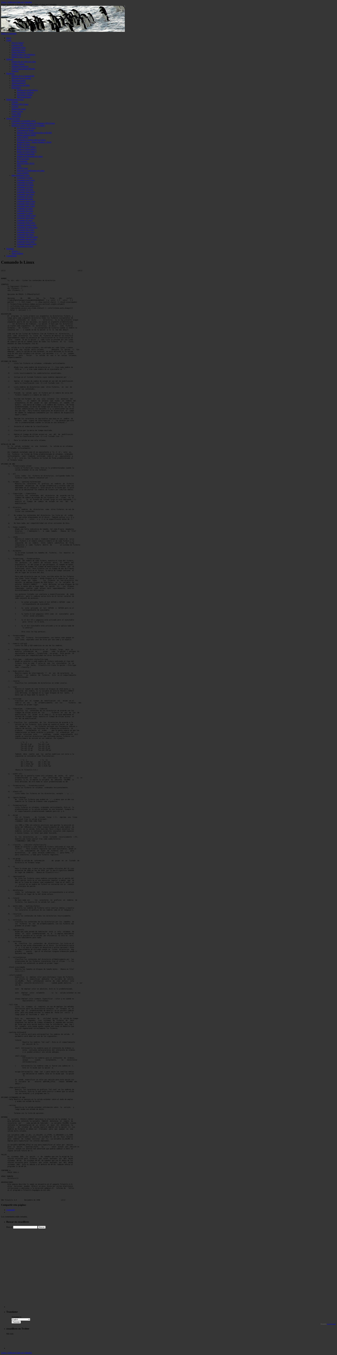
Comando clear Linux (26, 192)
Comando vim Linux (25, 194)
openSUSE (16, 116)
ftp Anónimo (22, 161)
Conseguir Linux (19, 47)
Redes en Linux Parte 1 (26, 147)
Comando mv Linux (25, 185)
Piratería (15, 71)
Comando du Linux (25, 199)
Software (10, 59)
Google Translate (331, 1324)
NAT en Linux (23, 159)
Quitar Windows (18, 52)
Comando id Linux (25, 220)
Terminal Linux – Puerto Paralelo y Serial (34, 142)
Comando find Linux (25, 218)
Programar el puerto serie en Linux (31, 140)
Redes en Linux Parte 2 (26, 149)
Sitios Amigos (17, 253)
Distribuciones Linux (15, 99)
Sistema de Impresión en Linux (30, 156)
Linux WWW (22, 137)
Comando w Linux (25, 213)
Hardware (10, 73)
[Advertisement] (16, 1268)
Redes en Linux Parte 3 (26, 151)
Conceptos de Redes (25, 130)
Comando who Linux (26, 241)
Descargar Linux (19, 50)
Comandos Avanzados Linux (24, 121)
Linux (8, 40)
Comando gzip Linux (26, 232)
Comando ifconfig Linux (27, 227)
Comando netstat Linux (26, 225)
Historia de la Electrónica (27, 90)
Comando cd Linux (25, 187)
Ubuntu (15, 102)
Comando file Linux (25, 234)
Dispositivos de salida (21, 85)
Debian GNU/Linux (20, 104)
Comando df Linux (25, 196)
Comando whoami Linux (27, 237)
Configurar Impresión (26, 154)
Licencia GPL (17, 45)
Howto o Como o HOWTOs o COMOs (28, 125)
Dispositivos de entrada (21, 78)
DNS (19, 166)
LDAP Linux (22, 168)
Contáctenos (11, 256)
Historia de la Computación (23, 76)
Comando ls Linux (24, 178)
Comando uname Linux (27, 244)
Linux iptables (23, 173)
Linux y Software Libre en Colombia (16, 2)
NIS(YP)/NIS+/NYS (25, 163)
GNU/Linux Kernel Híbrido (23, 69)
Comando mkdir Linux (26, 215)
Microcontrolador (24, 97)
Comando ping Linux (26, 206)
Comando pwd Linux (26, 180)
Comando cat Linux (25, 189)
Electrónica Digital (24, 95)
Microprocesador (19, 80)
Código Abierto (18, 64)
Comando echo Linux (26, 223)
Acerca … (16, 251)
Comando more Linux (26, 201)
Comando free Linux (25, 230)
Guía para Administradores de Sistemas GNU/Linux (33, 123)
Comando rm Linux (25, 211)
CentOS (15, 107)
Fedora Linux (17, 111)
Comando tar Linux (25, 246)
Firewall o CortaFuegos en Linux (30, 170)
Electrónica (16, 88)
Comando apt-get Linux (27, 239)
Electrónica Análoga (25, 92)
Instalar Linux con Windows (23, 54)
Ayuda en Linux (13, 118)
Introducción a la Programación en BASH (34, 133)
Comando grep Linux (26, 204)
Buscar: (9, 1227)
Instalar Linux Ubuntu (21, 57)
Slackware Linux (19, 109)
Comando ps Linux (25, 208)
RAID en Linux (23, 144)
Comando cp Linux (25, 182)
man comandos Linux (21, 175)
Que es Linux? (18, 43)
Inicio (8, 38)
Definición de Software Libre (24, 62)
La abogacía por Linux (26, 128)
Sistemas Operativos (20, 66)
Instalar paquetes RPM (26, 135)
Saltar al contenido (8, 33)
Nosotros (10, 249)
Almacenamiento (19, 83)
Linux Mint (16, 114)
